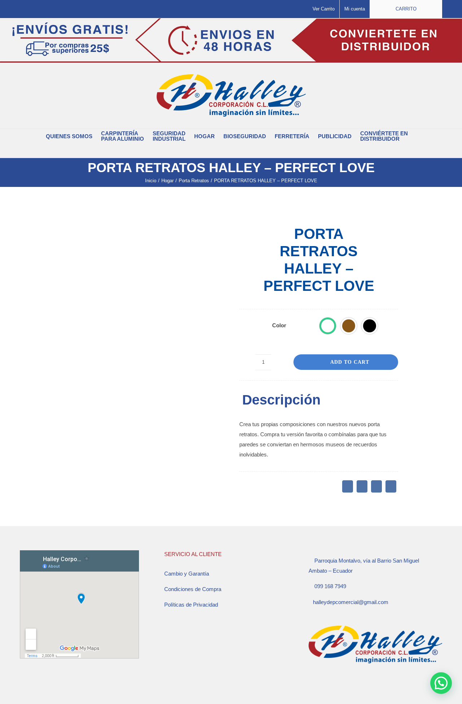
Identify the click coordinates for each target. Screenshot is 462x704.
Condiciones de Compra (192, 589)
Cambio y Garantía (186, 573)
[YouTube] (330, 687)
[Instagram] (320, 687)
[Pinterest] (376, 486)
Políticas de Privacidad (191, 605)
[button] (227, 150)
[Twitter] (362, 486)
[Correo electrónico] (391, 486)
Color (279, 325)
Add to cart (349, 362)
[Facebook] (347, 486)
